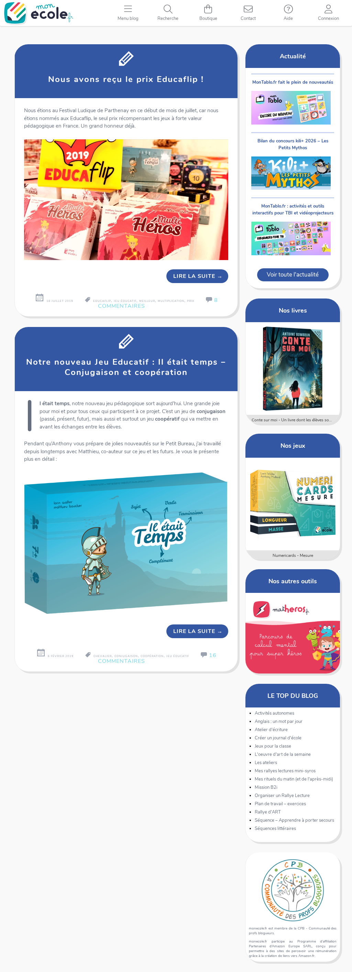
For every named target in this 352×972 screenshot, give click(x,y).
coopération (152, 656)
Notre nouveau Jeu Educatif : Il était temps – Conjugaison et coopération (126, 367)
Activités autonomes (274, 713)
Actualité (293, 56)
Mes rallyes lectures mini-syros (285, 771)
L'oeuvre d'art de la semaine (283, 754)
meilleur (147, 301)
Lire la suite (198, 276)
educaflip (102, 301)
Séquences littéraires (275, 828)
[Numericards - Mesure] (293, 504)
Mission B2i (266, 787)
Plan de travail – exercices (280, 804)
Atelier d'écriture (271, 730)
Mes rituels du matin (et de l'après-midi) (294, 779)
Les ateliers (266, 763)
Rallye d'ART (268, 812)
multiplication (171, 301)
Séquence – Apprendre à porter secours (294, 820)
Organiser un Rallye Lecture (282, 796)
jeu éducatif (125, 301)
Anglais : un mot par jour (278, 721)
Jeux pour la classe (273, 746)
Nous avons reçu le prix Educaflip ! (126, 79)
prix (190, 301)
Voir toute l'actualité (293, 275)
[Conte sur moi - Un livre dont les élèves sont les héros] (293, 368)
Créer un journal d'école (278, 738)
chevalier (103, 656)
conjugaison (126, 656)
